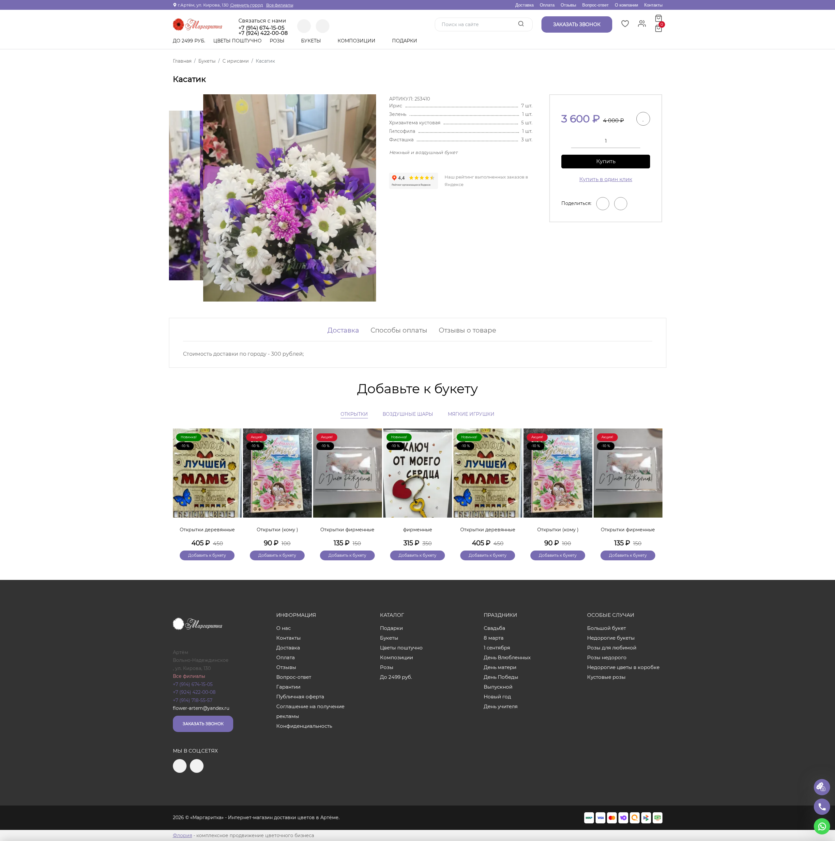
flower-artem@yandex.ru (201, 708)
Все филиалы (279, 5)
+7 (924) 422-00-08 (194, 692)
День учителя (501, 706)
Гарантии (288, 687)
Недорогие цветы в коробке (623, 667)
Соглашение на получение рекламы (310, 711)
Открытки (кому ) (277, 530)
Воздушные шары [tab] (408, 414)
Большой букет (606, 628)
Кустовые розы (606, 677)
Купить (605, 161)
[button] (654, 483)
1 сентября (497, 648)
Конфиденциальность (304, 726)
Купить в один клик (605, 179)
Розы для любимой (611, 648)
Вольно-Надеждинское (201, 660)
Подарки (405, 41)
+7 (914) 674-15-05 (261, 28)
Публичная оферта (300, 696)
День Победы (501, 677)
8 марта (494, 638)
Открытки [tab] (354, 414)
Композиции (357, 41)
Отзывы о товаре (467, 330)
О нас (283, 628)
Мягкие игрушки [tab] (471, 414)
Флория (182, 835)
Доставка (524, 5)
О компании (626, 5)
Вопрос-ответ (595, 5)
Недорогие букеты (611, 638)
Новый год (497, 696)
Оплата (547, 5)
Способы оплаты (399, 330)
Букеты (311, 41)
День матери (500, 667)
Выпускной (498, 687)
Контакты (653, 5)
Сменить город (246, 5)
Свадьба (494, 628)
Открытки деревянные (207, 530)
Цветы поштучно (237, 41)
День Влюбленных (507, 657)
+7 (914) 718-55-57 (192, 700)
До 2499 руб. (189, 41)
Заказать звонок (203, 723)
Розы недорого (607, 657)
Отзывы (568, 5)
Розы (278, 41)
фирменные (417, 530)
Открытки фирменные (347, 530)
